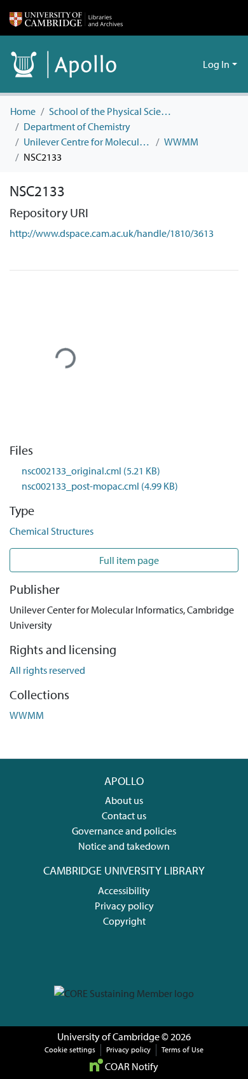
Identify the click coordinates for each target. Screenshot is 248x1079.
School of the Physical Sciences (112, 111)
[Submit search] (173, 64)
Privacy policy (124, 905)
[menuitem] (191, 64)
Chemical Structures (51, 531)
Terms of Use (182, 1049)
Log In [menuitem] (216, 64)
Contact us (124, 815)
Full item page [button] (128, 560)
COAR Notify (130, 1066)
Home (23, 111)
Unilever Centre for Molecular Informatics (87, 141)
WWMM (181, 141)
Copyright (124, 921)
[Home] (66, 17)
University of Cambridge (108, 1036)
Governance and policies (124, 830)
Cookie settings (70, 1049)
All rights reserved (47, 670)
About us (124, 800)
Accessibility (124, 890)
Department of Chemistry (77, 126)
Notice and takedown (124, 846)
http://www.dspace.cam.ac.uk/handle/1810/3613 (112, 233)
